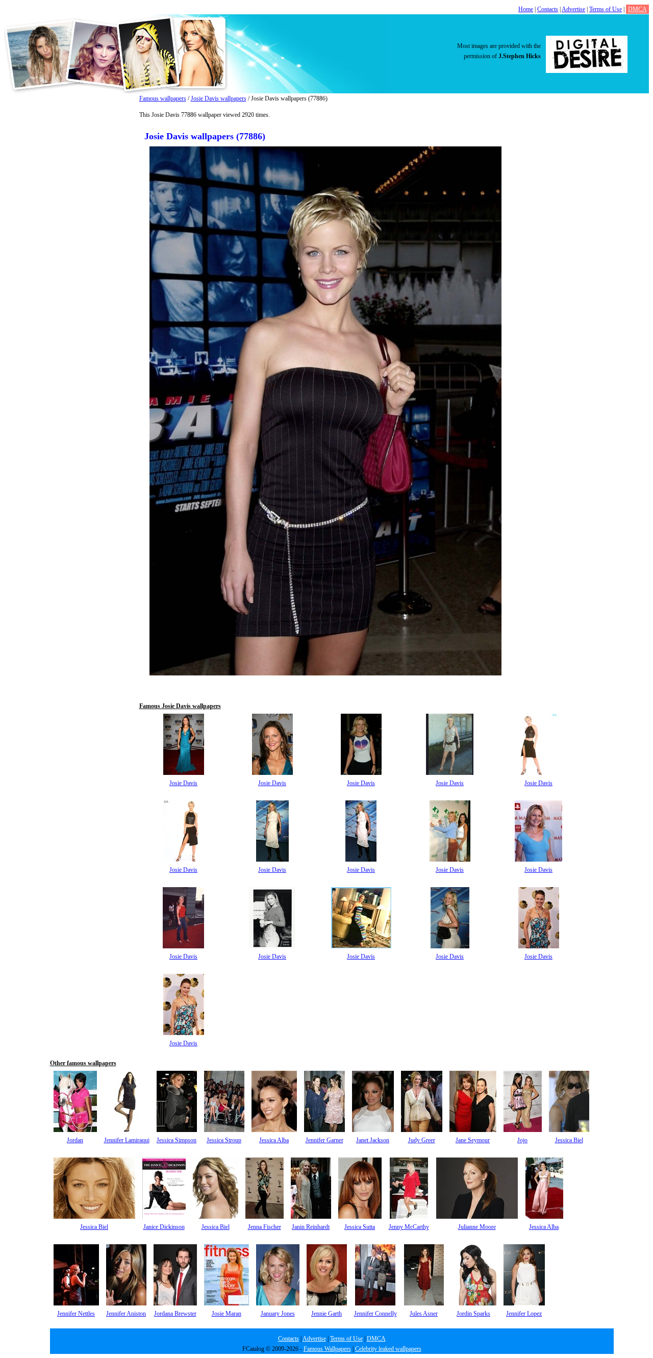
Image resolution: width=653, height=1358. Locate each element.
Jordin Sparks (473, 1313)
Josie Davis (183, 783)
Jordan (75, 1140)
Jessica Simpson (176, 1140)
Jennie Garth (326, 1313)
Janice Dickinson (164, 1226)
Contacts (547, 9)
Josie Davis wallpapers (218, 98)
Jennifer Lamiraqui (126, 1140)
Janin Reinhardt (311, 1226)
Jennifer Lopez (524, 1313)
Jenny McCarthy (409, 1226)
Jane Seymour (473, 1140)
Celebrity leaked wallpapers (388, 1348)
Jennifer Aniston (126, 1313)
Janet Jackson (372, 1140)
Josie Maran (226, 1313)
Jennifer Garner (324, 1140)
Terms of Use (605, 9)
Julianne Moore (477, 1226)
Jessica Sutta (359, 1226)
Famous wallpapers (162, 98)
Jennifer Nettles (76, 1313)
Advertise (573, 9)
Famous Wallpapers (327, 1348)
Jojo (522, 1140)
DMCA (637, 9)
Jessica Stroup (224, 1140)
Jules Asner (424, 1313)
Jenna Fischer (264, 1226)
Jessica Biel (569, 1140)
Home (525, 9)
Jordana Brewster (175, 1313)
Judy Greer (421, 1140)
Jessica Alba (274, 1140)
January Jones (278, 1313)
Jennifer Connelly (375, 1313)
